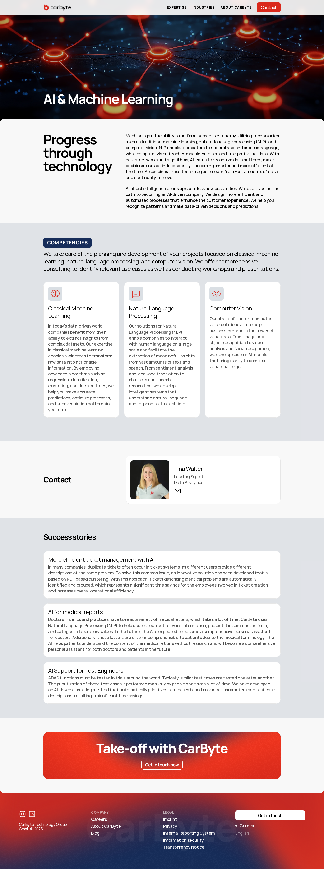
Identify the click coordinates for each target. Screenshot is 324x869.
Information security (183, 840)
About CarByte (106, 826)
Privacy (170, 826)
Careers (99, 819)
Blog (95, 833)
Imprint (170, 819)
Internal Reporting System (189, 833)
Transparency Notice (183, 847)
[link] (177, 491)
